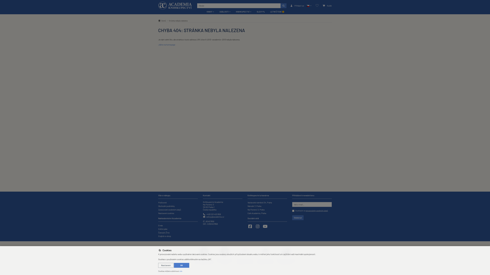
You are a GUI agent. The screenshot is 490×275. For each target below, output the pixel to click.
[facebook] (250, 226)
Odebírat (298, 217)
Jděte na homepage (166, 44)
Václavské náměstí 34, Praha (260, 202)
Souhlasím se (311, 211)
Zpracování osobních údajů (169, 209)
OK (181, 265)
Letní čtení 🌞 (277, 11)
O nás (160, 225)
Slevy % (261, 11)
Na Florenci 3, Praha (256, 209)
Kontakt (206, 195)
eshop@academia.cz (215, 217)
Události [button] (224, 11)
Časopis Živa (163, 232)
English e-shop (164, 236)
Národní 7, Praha (254, 206)
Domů (163, 21)
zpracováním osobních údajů (317, 211)
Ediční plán (162, 229)
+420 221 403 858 (213, 214)
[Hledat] (283, 5)
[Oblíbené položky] (317, 5)
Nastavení (166, 265)
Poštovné (162, 202)
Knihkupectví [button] (242, 11)
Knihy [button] (209, 11)
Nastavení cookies (166, 213)
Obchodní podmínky (166, 206)
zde (181, 271)
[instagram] (257, 226)
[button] (308, 5)
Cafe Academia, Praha (257, 213)
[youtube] (265, 226)
